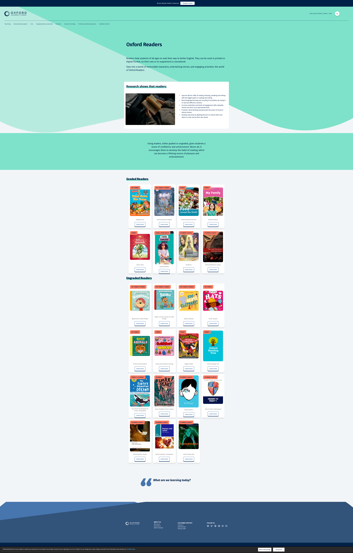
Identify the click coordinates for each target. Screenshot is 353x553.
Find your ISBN (182, 528)
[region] (176, 549)
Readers (58, 24)
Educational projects (20, 24)
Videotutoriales (182, 527)
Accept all (279, 549)
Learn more (140, 224)
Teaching (7, 24)
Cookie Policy (131, 549)
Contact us (180, 525)
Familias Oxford (104, 24)
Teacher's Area (187, 3)
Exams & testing (69, 24)
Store (325, 13)
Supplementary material (44, 24)
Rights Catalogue (158, 527)
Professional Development (87, 24)
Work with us (157, 526)
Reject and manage (264, 549)
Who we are (157, 524)
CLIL (31, 24)
